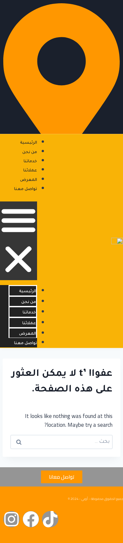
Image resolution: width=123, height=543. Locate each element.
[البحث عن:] (61, 441)
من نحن (29, 152)
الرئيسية (28, 143)
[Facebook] (31, 519)
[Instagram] (11, 519)
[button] (18, 240)
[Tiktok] (50, 519)
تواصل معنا (25, 189)
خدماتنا (30, 161)
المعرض (28, 180)
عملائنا (30, 170)
